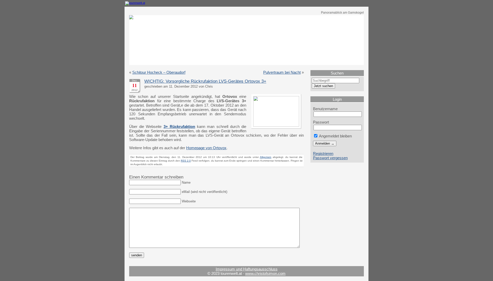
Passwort (321, 122)
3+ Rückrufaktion (179, 126)
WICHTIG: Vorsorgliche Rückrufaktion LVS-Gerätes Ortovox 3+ (205, 81)
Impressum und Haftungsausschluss (247, 269)
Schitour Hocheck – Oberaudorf (158, 72)
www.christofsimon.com (265, 273)
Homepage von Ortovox (206, 148)
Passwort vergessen (330, 158)
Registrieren (323, 153)
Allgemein (265, 157)
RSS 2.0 (186, 160)
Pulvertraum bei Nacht (282, 72)
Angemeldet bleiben (335, 136)
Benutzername (325, 109)
